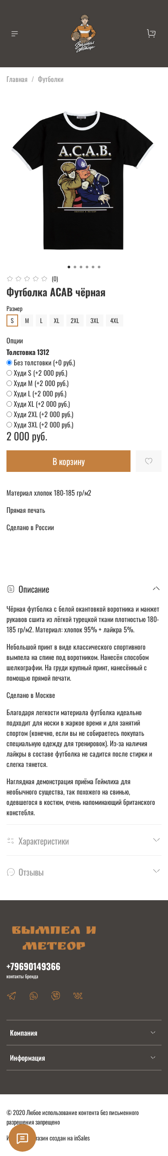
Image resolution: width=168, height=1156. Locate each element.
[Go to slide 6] (99, 267)
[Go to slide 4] (87, 267)
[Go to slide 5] (93, 267)
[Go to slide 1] (69, 267)
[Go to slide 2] (75, 267)
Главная (17, 79)
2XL (75, 320)
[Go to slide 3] (81, 267)
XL (56, 320)
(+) (44, 362)
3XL (94, 320)
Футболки (50, 79)
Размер (14, 308)
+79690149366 (33, 966)
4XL (114, 320)
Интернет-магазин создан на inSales (48, 1137)
